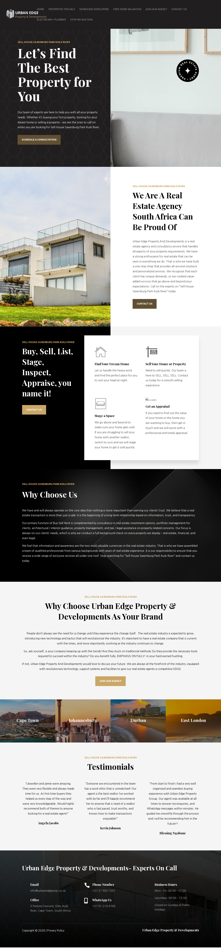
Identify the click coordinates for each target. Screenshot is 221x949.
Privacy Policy (55, 930)
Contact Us (179, 9)
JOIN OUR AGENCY (110, 681)
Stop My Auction (81, 19)
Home (40, 9)
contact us (34, 409)
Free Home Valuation (127, 9)
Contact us (144, 303)
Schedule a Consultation (39, 139)
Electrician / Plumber (51, 19)
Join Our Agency (156, 9)
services (146, 281)
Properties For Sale (62, 9)
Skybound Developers (94, 9)
